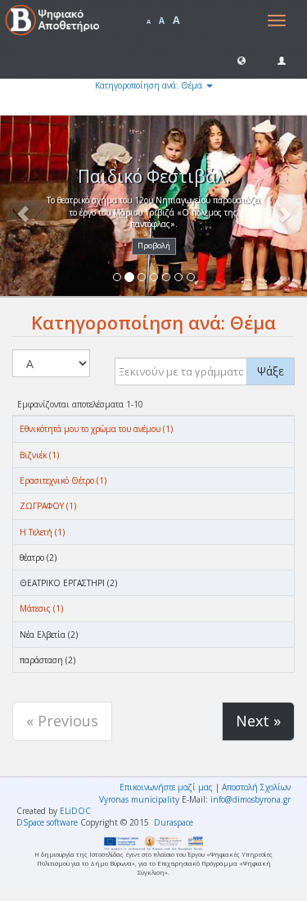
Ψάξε (270, 371)
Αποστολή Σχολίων (256, 787)
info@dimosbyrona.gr (250, 799)
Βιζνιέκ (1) (39, 455)
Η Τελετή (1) (42, 532)
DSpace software (47, 822)
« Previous (62, 720)
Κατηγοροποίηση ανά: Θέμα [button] (150, 85)
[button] (241, 60)
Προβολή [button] (154, 245)
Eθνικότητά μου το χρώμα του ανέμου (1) (96, 429)
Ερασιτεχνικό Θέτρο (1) (63, 480)
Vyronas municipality (139, 799)
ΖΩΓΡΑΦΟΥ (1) (48, 506)
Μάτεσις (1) (41, 608)
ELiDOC (75, 811)
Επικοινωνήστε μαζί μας (166, 787)
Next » (258, 720)
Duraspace (173, 822)
